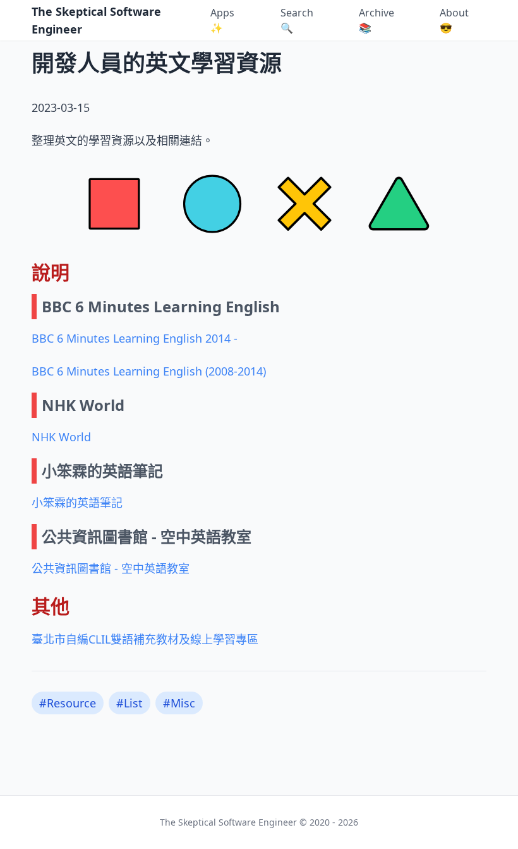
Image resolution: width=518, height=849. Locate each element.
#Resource (67, 703)
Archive (376, 20)
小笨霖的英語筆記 (77, 502)
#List (129, 703)
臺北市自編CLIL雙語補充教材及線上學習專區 (145, 639)
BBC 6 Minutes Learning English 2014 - (135, 338)
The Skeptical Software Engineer (96, 20)
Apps (222, 20)
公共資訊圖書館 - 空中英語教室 (111, 568)
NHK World (61, 436)
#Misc (179, 703)
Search (296, 20)
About (454, 20)
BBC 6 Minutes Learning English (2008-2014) (149, 371)
